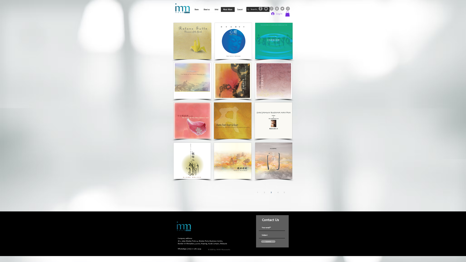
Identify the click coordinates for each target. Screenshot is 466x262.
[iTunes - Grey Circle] (271, 9)
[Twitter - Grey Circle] (282, 9)
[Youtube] (266, 9)
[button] (287, 13)
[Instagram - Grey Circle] (288, 9)
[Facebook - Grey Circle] (260, 9)
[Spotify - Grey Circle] (277, 9)
